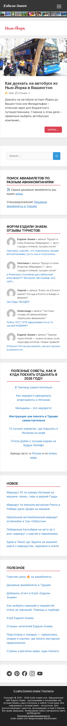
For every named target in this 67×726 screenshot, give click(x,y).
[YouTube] (39, 673)
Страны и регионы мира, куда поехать (33, 651)
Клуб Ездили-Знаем (20, 618)
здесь (19, 193)
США (11, 93)
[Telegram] (9, 673)
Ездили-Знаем (15, 5)
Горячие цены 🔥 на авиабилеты (29, 576)
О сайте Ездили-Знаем (26, 690)
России (36, 453)
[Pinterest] (17, 673)
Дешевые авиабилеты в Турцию (29, 585)
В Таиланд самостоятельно (33, 387)
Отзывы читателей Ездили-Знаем (30, 626)
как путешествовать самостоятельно (32, 701)
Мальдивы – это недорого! (33, 408)
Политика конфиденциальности (33, 716)
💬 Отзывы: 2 (22, 93)
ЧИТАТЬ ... (53, 129)
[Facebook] (24, 673)
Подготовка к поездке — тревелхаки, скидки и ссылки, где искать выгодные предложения (33, 638)
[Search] (56, 156)
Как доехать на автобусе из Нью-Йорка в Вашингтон (31, 85)
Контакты (48, 690)
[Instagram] (32, 673)
